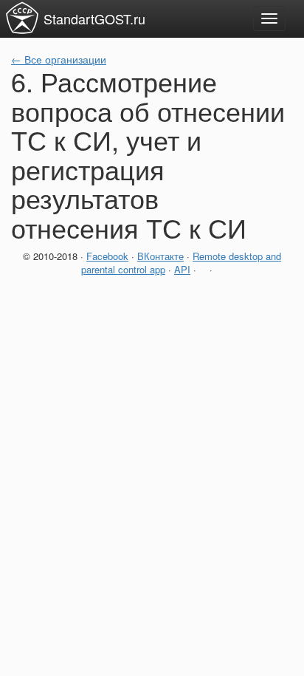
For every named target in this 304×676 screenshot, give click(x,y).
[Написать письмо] (203, 269)
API (182, 269)
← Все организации (58, 59)
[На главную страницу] (22, 17)
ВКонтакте (160, 256)
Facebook (107, 256)
